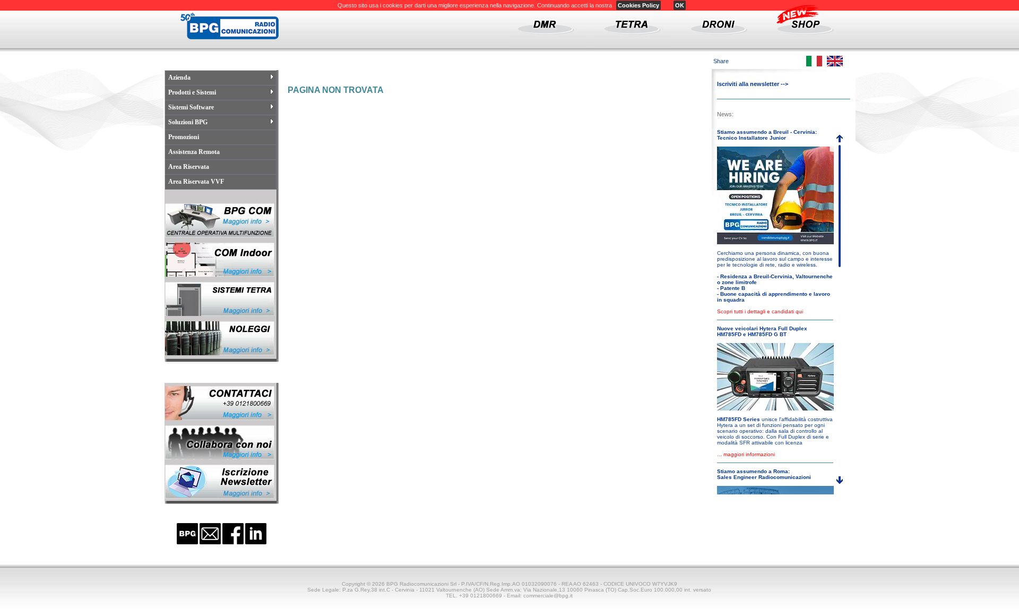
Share (721, 61)
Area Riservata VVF (196, 181)
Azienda (179, 77)
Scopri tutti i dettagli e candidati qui (760, 311)
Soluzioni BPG (188, 122)
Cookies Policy (638, 5)
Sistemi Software (191, 107)
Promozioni (183, 137)
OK (679, 5)
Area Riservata (188, 166)
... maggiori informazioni (746, 454)
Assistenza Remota (194, 152)
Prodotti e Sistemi (192, 92)
